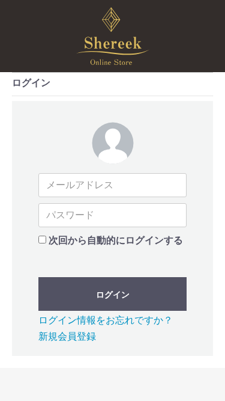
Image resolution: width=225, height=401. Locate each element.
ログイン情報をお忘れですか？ (105, 320)
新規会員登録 (67, 336)
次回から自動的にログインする (116, 240)
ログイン (113, 294)
